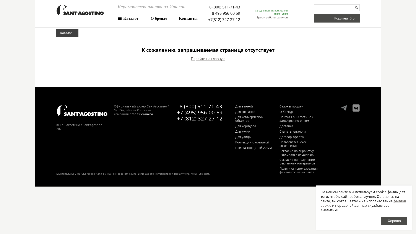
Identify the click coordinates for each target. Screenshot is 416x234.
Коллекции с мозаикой (252, 142)
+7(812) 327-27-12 (224, 19)
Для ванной (244, 106)
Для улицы (243, 137)
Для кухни (242, 131)
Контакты (188, 18)
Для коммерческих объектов (249, 119)
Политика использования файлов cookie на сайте (299, 170)
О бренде (159, 18)
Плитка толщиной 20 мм (253, 148)
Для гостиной (245, 112)
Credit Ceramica (141, 114)
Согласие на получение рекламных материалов (297, 161)
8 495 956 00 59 (226, 13)
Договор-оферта (292, 137)
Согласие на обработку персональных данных (297, 153)
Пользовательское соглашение (293, 144)
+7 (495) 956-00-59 (200, 112)
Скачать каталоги (293, 131)
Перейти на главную (208, 58)
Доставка (286, 126)
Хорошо (394, 221)
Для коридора (245, 126)
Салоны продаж (291, 106)
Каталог (130, 18)
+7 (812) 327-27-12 (200, 118)
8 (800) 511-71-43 (224, 7)
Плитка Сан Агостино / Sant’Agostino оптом (296, 119)
